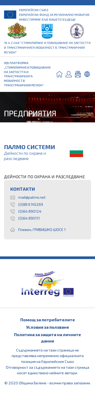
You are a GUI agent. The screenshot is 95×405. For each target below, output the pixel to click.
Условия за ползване (47, 327)
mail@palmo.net (32, 197)
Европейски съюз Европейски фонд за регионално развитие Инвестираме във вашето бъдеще (54, 14)
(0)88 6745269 (30, 204)
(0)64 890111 (29, 218)
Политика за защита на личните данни (47, 337)
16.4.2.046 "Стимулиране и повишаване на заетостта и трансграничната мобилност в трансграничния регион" (47, 47)
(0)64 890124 (29, 211)
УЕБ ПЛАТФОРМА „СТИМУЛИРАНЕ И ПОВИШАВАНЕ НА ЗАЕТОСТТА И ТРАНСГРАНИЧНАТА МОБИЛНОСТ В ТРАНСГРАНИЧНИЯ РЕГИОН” (27, 74)
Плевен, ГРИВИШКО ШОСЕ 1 (42, 229)
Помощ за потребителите (47, 319)
